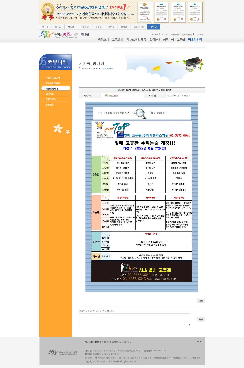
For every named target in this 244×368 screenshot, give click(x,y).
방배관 (154, 26)
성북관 (124, 26)
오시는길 (127, 341)
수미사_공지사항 (53, 77)
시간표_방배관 (52, 88)
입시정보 (50, 93)
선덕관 (111, 26)
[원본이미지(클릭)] (141, 197)
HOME (155, 34)
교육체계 (117, 39)
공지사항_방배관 (53, 83)
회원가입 (175, 34)
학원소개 (103, 39)
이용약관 (105, 341)
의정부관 (85, 26)
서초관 (71, 26)
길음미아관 (139, 26)
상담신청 (50, 104)
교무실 (181, 39)
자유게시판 (51, 99)
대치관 (45, 26)
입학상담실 (187, 34)
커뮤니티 (168, 39)
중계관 (58, 26)
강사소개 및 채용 (136, 39)
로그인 (164, 34)
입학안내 (155, 39)
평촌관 (98, 26)
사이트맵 (199, 34)
